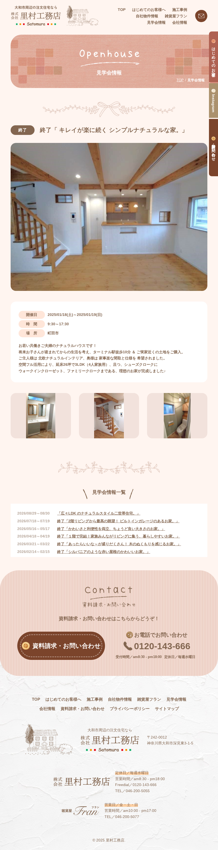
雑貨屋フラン (149, 699)
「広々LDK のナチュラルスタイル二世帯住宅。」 (98, 513)
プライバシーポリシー (130, 708)
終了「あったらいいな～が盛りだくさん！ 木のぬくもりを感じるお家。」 (119, 544)
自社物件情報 (120, 699)
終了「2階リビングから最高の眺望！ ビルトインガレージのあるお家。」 (118, 521)
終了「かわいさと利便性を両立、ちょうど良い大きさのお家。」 (111, 529)
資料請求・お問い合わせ (82, 708)
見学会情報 (176, 699)
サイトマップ (167, 708)
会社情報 (47, 708)
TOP (121, 9)
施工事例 (95, 699)
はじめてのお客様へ (63, 699)
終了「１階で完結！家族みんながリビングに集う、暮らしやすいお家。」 (118, 536)
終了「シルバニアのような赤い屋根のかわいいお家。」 (103, 552)
